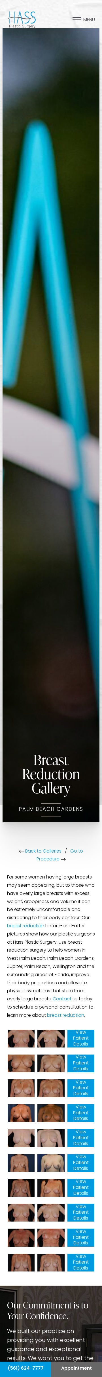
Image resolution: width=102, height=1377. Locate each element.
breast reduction (25, 926)
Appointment (76, 1368)
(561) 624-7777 (26, 1368)
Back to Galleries (42, 851)
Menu (89, 20)
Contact (62, 999)
